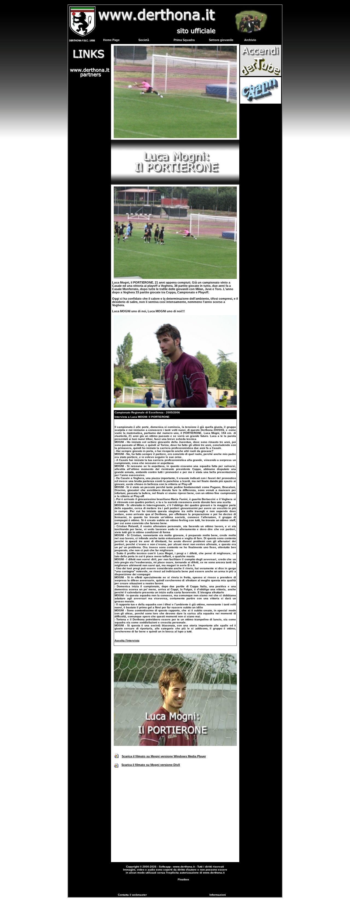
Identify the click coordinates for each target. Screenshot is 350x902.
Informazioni (217, 894)
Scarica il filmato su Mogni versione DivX (150, 764)
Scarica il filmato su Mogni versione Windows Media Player (164, 756)
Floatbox (183, 879)
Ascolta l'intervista (127, 640)
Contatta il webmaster (132, 894)
